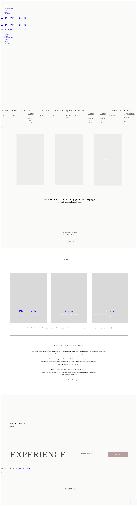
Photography (28, 311)
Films (110, 311)
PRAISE (6, 6)
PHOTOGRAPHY (8, 8)
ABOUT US (7, 12)
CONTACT (7, 14)
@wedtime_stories (24, 468)
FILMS (6, 10)
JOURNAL (7, 5)
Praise (69, 311)
